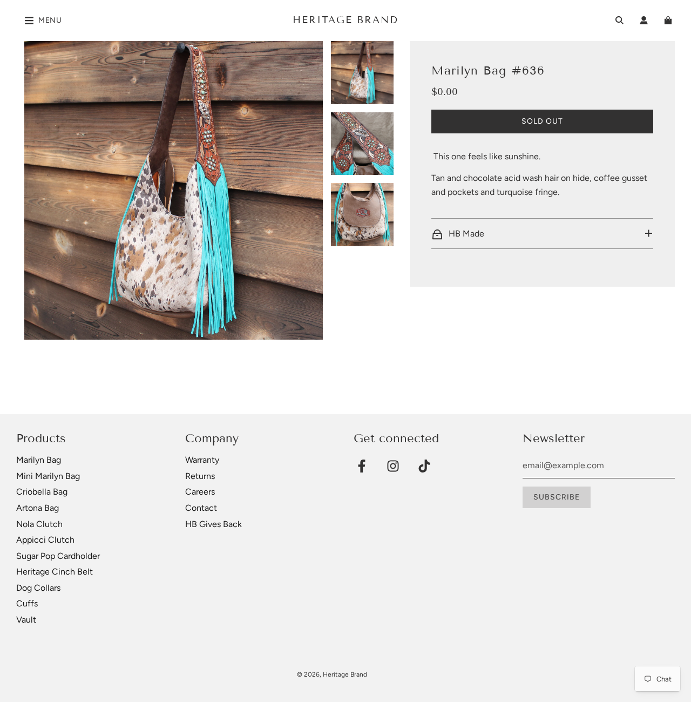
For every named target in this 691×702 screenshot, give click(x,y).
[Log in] (644, 20)
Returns (200, 476)
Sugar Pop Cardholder (58, 556)
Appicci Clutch (45, 540)
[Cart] (669, 20)
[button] (542, 234)
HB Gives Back (213, 524)
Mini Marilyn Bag (48, 476)
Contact (201, 508)
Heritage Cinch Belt (54, 571)
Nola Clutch (39, 524)
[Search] (619, 20)
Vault (26, 620)
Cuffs (27, 603)
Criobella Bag (41, 492)
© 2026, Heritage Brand (332, 674)
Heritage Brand (345, 20)
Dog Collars (38, 588)
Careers (200, 492)
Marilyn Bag (38, 460)
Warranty (202, 460)
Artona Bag (37, 508)
